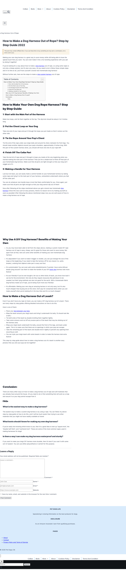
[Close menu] (0, 555)
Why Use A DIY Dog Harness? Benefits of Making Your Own (22, 93)
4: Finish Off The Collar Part (15, 89)
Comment (49, 477)
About (48, 9)
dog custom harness (44, 74)
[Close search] (1, 561)
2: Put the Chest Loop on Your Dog (16, 85)
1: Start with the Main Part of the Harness (18, 84)
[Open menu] (5, 23)
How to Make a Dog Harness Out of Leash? (18, 95)
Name (35, 481)
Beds (33, 9)
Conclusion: (9, 97)
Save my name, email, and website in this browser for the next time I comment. (29, 494)
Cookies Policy (58, 9)
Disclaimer (71, 9)
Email (35, 486)
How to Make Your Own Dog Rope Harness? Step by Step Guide (24, 82)
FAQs (9, 99)
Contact (6, 540)
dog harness (40, 66)
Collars (25, 9)
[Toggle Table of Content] (42, 79)
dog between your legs (22, 311)
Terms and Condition (85, 9)
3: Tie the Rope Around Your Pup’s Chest (18, 87)
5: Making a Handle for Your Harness (17, 91)
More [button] (39, 9)
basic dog (53, 269)
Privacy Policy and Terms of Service (15, 542)
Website (36, 490)
